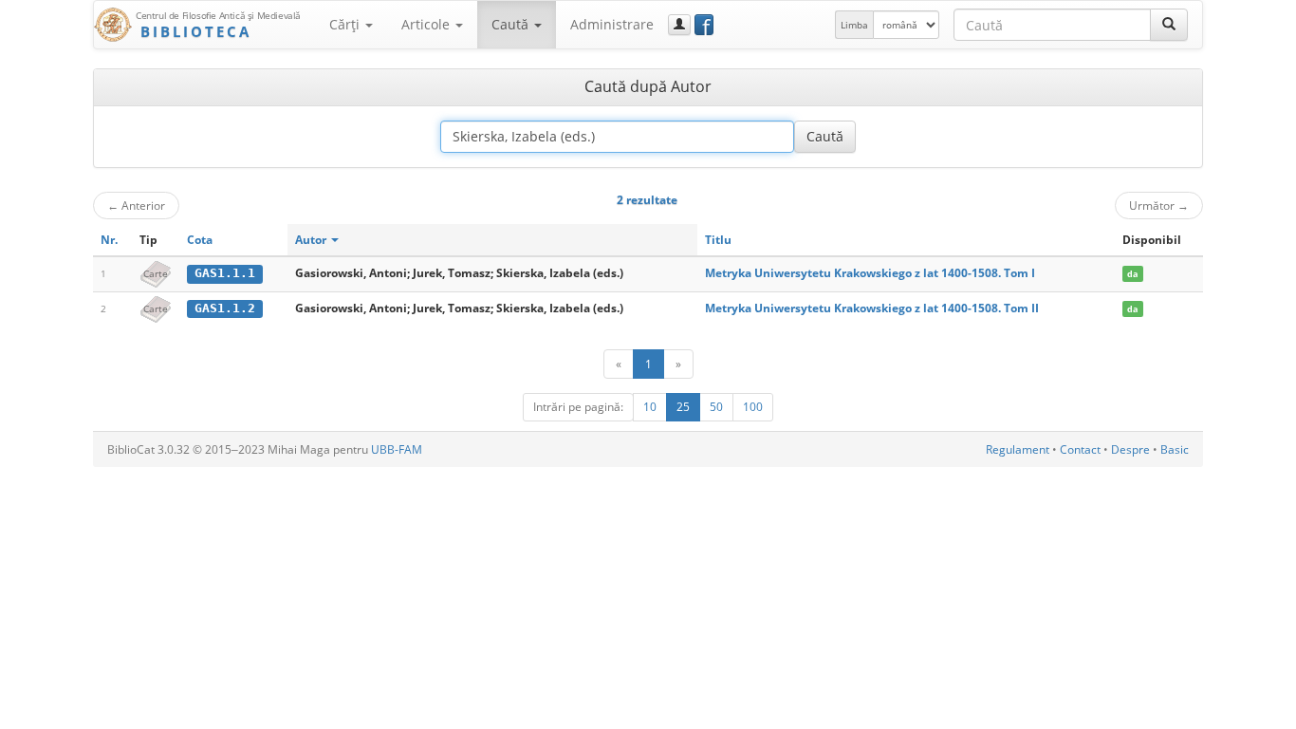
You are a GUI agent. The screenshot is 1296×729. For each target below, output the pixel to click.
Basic (1174, 449)
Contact (1080, 449)
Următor (1159, 205)
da (1132, 274)
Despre (1130, 449)
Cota (200, 240)
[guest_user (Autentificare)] (679, 24)
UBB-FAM (396, 449)
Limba (854, 24)
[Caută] (1169, 25)
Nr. (109, 240)
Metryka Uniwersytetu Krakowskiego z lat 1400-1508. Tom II (872, 308)
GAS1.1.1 (224, 273)
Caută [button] (511, 24)
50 (716, 407)
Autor (312, 240)
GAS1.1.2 (224, 308)
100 (753, 407)
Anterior (136, 205)
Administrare (612, 24)
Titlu (718, 240)
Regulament (1017, 449)
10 (650, 407)
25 (683, 407)
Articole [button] (427, 24)
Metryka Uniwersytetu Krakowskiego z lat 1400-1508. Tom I (870, 273)
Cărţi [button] (346, 24)
